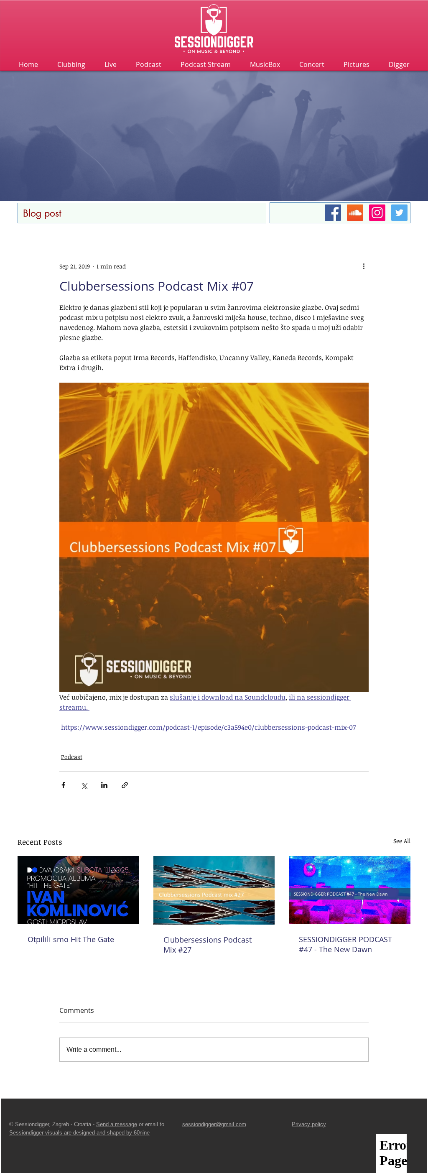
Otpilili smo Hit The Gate (71, 939)
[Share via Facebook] (63, 785)
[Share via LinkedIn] (104, 785)
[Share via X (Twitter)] (84, 785)
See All (401, 841)
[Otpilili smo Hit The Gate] (78, 890)
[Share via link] (125, 785)
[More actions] (364, 266)
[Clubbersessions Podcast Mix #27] (214, 890)
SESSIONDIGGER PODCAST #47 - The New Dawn (345, 944)
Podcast (71, 757)
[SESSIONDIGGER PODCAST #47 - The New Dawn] (349, 890)
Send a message (116, 1124)
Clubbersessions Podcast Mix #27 (207, 945)
